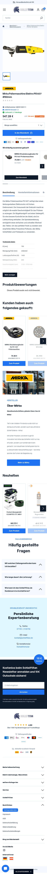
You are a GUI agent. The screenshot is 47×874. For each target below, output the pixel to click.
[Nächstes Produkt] (42, 166)
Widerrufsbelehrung (9, 827)
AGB (4, 818)
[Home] (3, 26)
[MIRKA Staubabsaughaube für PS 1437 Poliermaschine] (8, 157)
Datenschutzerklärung (10, 823)
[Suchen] (41, 18)
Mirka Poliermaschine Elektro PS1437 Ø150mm (35, 26)
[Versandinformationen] (18, 110)
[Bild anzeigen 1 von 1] (6, 76)
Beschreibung (9, 192)
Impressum (6, 814)
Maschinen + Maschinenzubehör (15, 26)
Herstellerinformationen (28, 192)
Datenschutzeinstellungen (11, 831)
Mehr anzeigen (10, 275)
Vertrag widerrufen (10, 810)
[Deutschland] (5, 859)
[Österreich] (11, 859)
